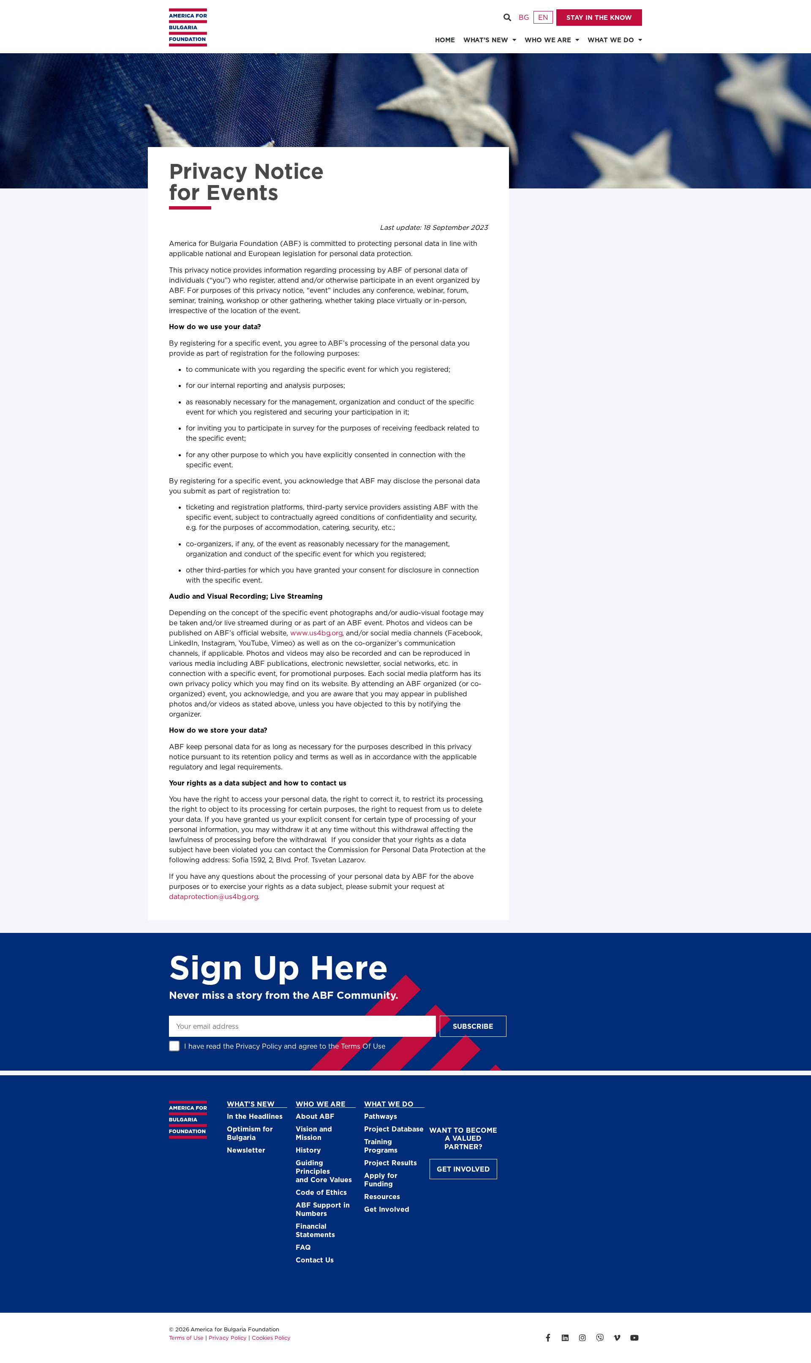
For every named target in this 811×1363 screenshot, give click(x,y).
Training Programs (380, 1145)
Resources (382, 1196)
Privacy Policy (259, 1046)
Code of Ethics (321, 1192)
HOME (445, 40)
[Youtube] (634, 1337)
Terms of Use (186, 1337)
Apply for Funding (380, 1179)
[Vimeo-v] (617, 1337)
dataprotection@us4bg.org (213, 896)
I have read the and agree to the (284, 1046)
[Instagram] (582, 1337)
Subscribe (473, 1026)
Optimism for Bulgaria (250, 1133)
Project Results (390, 1163)
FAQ (303, 1247)
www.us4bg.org (316, 633)
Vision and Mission (314, 1133)
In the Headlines (255, 1116)
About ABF (315, 1116)
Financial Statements (315, 1230)
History (308, 1150)
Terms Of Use (363, 1046)
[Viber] (599, 1337)
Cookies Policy (271, 1337)
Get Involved (386, 1209)
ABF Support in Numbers (323, 1209)
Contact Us (315, 1260)
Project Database (394, 1129)
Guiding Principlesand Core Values (324, 1171)
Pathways (380, 1116)
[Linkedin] (565, 1337)
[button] (507, 18)
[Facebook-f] (547, 1337)
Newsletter (246, 1150)
